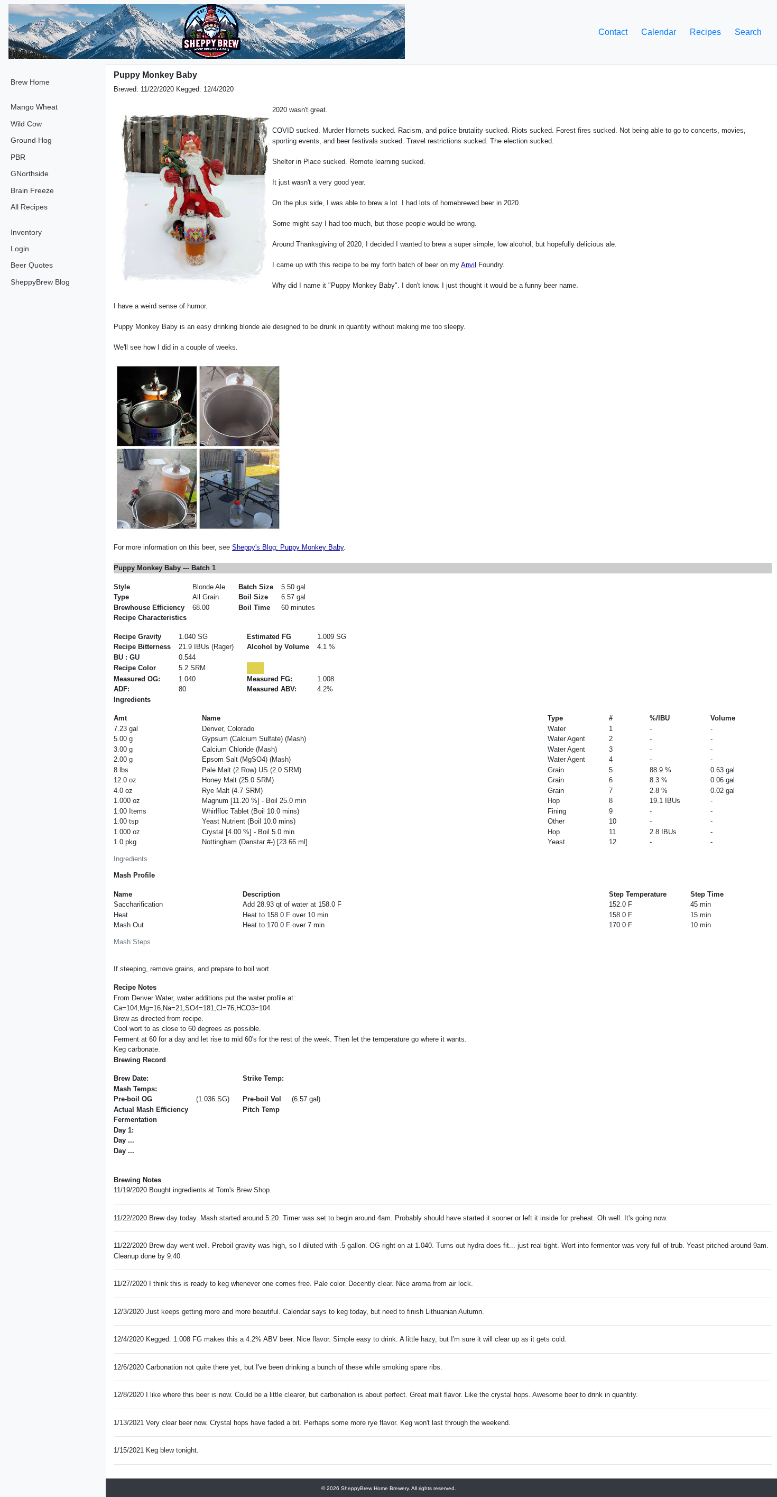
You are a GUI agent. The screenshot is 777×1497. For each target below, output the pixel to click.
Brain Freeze (32, 190)
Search (748, 32)
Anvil (468, 265)
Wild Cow (26, 124)
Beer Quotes (32, 265)
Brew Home (30, 82)
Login (20, 248)
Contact (612, 32)
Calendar (658, 32)
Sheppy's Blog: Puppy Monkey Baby (288, 547)
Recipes (705, 32)
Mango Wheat (34, 107)
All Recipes (29, 207)
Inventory (26, 232)
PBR (18, 157)
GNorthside (30, 173)
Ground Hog (31, 140)
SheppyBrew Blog (40, 282)
